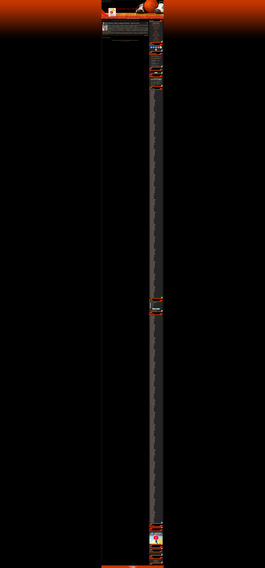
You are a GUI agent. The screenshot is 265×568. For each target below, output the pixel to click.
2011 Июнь (152, 109)
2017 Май (151, 408)
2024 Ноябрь (152, 276)
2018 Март (152, 193)
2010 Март (152, 93)
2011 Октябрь (152, 113)
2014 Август (152, 148)
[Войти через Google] (161, 47)
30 (152, 85)
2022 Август (152, 248)
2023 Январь (152, 253)
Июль (109, 20)
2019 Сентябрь (152, 437)
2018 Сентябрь (152, 199)
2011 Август (152, 111)
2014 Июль (152, 147)
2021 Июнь (152, 233)
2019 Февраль (152, 204)
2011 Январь (152, 104)
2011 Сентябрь (152, 112)
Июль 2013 (156, 78)
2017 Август (152, 186)
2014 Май (151, 145)
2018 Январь (152, 191)
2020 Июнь (152, 221)
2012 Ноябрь (152, 352)
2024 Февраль (152, 492)
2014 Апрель (152, 144)
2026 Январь (152, 289)
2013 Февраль (152, 130)
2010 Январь (152, 91)
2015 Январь (152, 379)
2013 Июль (152, 135)
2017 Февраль (152, 179)
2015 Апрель (152, 157)
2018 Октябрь (152, 200)
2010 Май (151, 95)
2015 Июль (152, 160)
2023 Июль (152, 259)
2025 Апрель (152, 281)
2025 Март (152, 280)
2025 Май (151, 282)
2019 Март (152, 205)
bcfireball (121, 35)
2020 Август (152, 223)
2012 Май (151, 120)
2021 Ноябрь (152, 464)
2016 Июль (152, 172)
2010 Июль (152, 323)
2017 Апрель (152, 407)
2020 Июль (152, 222)
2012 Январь (152, 116)
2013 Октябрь (152, 138)
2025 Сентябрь (152, 286)
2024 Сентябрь (152, 274)
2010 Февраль (152, 92)
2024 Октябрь (152, 275)
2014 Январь (152, 141)
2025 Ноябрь (152, 288)
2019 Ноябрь (152, 214)
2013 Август (152, 136)
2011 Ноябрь (152, 114)
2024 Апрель (152, 269)
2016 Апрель (152, 169)
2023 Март (152, 255)
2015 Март (152, 381)
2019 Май (151, 207)
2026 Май (151, 519)
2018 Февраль (152, 192)
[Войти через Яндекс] (158, 47)
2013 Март (152, 131)
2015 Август (152, 161)
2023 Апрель (152, 256)
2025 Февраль (152, 279)
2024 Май (151, 270)
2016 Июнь (152, 171)
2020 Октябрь (152, 225)
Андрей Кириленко (135, 35)
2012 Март (152, 118)
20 (159, 82)
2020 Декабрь (152, 227)
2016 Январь (152, 166)
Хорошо (152, 304)
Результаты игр (153, 65)
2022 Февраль (152, 242)
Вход (136, 18)
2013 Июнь (152, 134)
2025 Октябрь (152, 287)
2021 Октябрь (152, 463)
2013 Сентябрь (152, 137)
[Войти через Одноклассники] (156, 50)
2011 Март (152, 106)
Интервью (152, 59)
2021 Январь (152, 228)
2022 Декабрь (152, 252)
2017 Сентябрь (152, 187)
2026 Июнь (152, 520)
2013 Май (151, 133)
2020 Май (151, 220)
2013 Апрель (152, 132)
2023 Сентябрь (152, 261)
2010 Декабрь (152, 103)
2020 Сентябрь (152, 224)
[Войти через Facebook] (156, 47)
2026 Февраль (152, 290)
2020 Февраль (152, 217)
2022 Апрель (152, 244)
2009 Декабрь (152, 90)
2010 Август (152, 324)
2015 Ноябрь (152, 164)
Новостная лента (108, 35)
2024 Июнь (152, 271)
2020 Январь (152, 216)
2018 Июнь (152, 196)
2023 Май (151, 257)
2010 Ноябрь (152, 102)
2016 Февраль (152, 167)
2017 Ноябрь (152, 189)
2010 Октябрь (152, 101)
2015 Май (151, 158)
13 (159, 81)
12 (157, 81)
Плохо (152, 306)
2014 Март (152, 143)
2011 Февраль (152, 105)
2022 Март (152, 243)
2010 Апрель (152, 94)
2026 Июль (152, 521)
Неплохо (152, 305)
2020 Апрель (152, 219)
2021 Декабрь (152, 465)
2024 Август (152, 273)
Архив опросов (156, 309)
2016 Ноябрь (152, 176)
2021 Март (152, 230)
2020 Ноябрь (152, 226)
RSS (138, 18)
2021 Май (151, 232)
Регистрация (132, 18)
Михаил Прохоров (130, 35)
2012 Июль (152, 122)
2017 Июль (152, 185)
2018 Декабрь (152, 202)
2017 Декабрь (152, 190)
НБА (139, 35)
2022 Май (151, 245)
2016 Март (152, 168)
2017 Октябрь (152, 188)
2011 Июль (152, 110)
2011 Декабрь (152, 115)
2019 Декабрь (152, 215)
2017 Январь (152, 178)
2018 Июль (152, 197)
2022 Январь (152, 241)
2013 (106, 20)
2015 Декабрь (152, 165)
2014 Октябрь (152, 150)
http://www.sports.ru (105, 34)
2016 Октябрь (152, 175)
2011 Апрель (152, 107)
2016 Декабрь (152, 177)
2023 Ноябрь (152, 263)
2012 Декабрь (152, 353)
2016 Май (151, 170)
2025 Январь (152, 278)
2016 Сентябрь (152, 174)
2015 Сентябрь (152, 162)
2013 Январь (152, 129)
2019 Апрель (152, 206)
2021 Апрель (152, 231)
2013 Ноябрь (152, 139)
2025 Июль (152, 284)
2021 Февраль (152, 229)
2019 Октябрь (152, 213)
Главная (127, 18)
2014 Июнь (152, 146)
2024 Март (152, 493)
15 (151, 82)
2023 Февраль (152, 254)
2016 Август (152, 173)
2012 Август (152, 123)
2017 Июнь (152, 409)
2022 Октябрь (152, 250)
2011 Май (151, 108)
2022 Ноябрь (152, 251)
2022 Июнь (152, 246)
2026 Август (152, 297)
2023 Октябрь (152, 262)
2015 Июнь (152, 159)
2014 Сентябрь (152, 149)
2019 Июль (152, 435)
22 (151, 84)
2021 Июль (152, 234)
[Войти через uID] (151, 47)
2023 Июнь (152, 258)
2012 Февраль (152, 117)
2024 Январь (152, 491)
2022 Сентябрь (152, 249)
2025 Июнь (152, 283)
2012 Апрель (152, 119)
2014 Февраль (152, 142)
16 (152, 82)
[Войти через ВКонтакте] (154, 47)
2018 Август (152, 198)
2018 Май (151, 195)
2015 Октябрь (152, 163)
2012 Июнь (152, 121)
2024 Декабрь (152, 277)
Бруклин (125, 35)
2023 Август (152, 260)
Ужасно (152, 307)
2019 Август (152, 436)
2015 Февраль (152, 380)
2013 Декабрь (152, 140)
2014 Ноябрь (152, 151)
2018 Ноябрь (152, 201)
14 (160, 81)
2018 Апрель (152, 194)
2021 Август (152, 235)
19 (157, 82)
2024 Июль (152, 272)
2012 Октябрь (152, 351)
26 (157, 84)
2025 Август (152, 285)
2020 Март (152, 218)
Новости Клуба (153, 55)
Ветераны (152, 62)
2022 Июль (152, 247)
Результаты (151, 309)
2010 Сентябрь (152, 325)
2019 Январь (152, 203)
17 (111, 20)
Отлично (152, 303)
